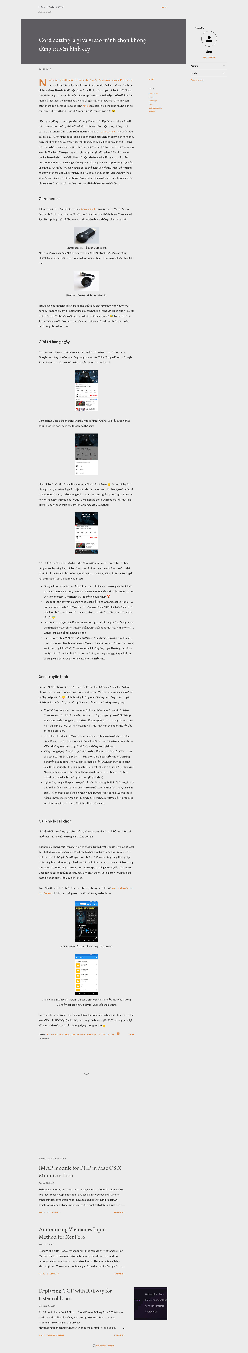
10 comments (53, 1212)
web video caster (155, 108)
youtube (152, 111)
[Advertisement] (82, 1125)
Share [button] (151, 79)
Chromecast (88, 208)
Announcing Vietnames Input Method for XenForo (72, 1232)
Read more (119, 1212)
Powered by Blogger (105, 1345)
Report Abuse (197, 80)
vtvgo (151, 104)
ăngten (103, 79)
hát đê (86, 105)
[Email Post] (118, 1034)
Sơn (209, 51)
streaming (152, 101)
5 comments (53, 1274)
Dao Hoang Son (51, 7)
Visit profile (209, 57)
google (151, 97)
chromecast (153, 93)
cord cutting (108, 131)
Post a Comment (55, 1335)
